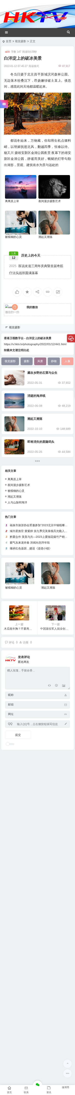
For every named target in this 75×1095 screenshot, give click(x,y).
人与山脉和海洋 (17, 502)
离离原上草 (12, 201)
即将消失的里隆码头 (40, 441)
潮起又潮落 (45, 236)
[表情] (56, 686)
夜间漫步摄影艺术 (49, 201)
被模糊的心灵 (13, 236)
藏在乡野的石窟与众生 (42, 372)
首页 (8, 41)
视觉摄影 (20, 41)
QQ (10, 723)
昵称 (11, 694)
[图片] (63, 686)
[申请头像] (66, 658)
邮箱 (11, 704)
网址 (11, 714)
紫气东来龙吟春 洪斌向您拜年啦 (30, 542)
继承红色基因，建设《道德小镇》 (31, 548)
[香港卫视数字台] (36, 23)
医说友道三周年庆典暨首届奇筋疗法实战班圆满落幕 (36, 269)
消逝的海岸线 (36, 395)
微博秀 (65, 1087)
